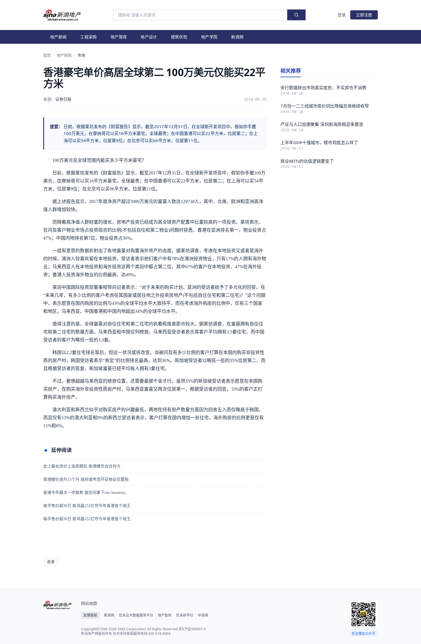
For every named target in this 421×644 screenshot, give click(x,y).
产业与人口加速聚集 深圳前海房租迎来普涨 (321, 124)
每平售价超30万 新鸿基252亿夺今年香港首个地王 (87, 506)
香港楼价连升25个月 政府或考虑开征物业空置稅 (86, 479)
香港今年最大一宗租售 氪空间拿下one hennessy (84, 492)
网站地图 (89, 603)
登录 (342, 14)
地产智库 (119, 36)
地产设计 (149, 36)
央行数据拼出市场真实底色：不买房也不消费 (323, 87)
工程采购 (88, 36)
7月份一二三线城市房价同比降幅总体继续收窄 (324, 106)
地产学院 (209, 36)
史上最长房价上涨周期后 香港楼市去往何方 (82, 466)
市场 (81, 55)
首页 (47, 55)
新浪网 (237, 36)
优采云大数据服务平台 (136, 615)
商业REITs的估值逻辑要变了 (307, 161)
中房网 (203, 615)
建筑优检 (179, 36)
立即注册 (364, 14)
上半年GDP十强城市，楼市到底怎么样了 (319, 142)
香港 (50, 561)
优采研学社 (184, 615)
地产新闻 (58, 36)
